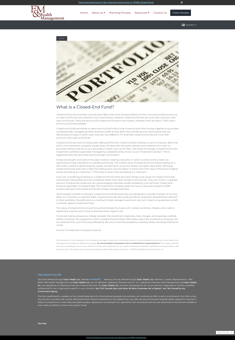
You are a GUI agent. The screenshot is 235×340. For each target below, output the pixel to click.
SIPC (99, 279)
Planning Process (120, 12)
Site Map (42, 323)
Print (61, 38)
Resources (141, 12)
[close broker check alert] (182, 2)
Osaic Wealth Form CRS (49, 274)
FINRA (93, 279)
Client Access (180, 12)
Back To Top (223, 332)
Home (84, 12)
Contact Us (160, 12)
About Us (97, 12)
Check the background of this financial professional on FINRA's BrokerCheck (116, 2)
